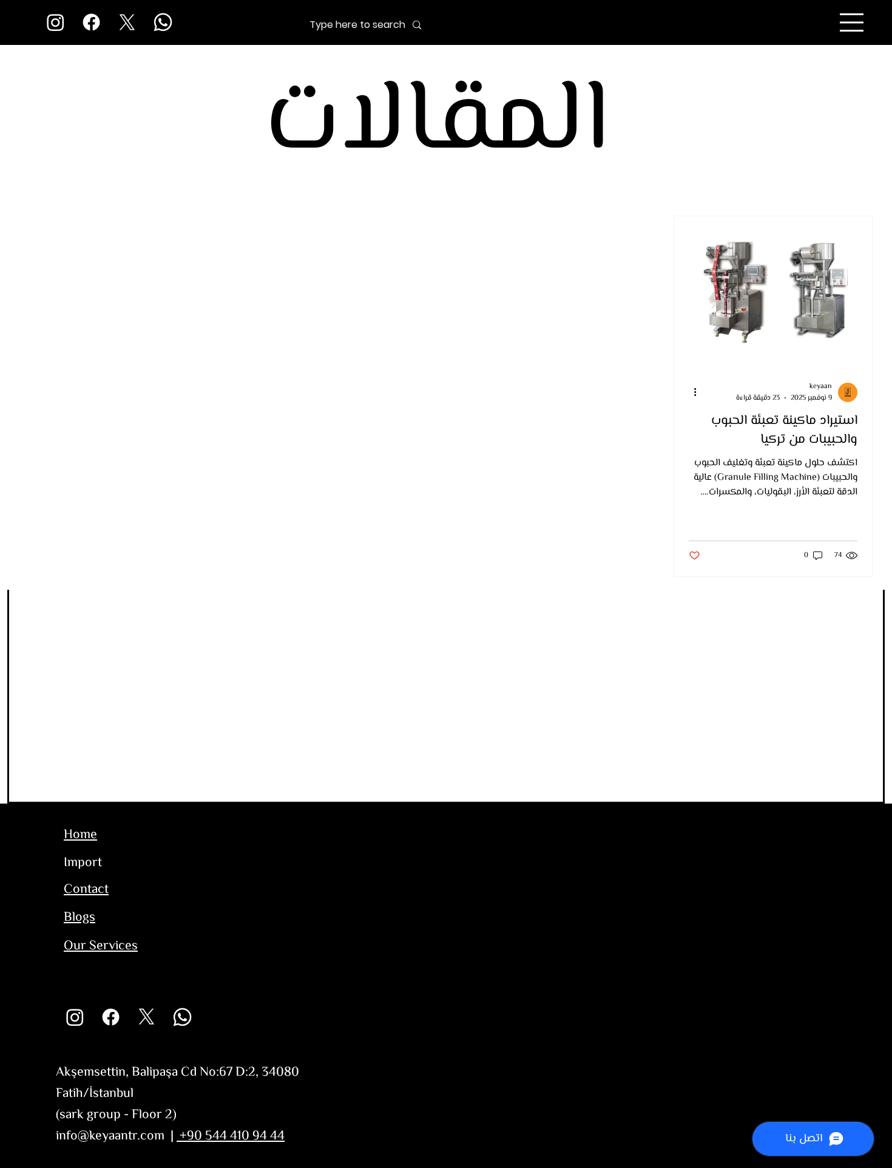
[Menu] (852, 22)
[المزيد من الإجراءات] (690, 392)
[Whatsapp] (163, 22)
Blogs (79, 917)
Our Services (101, 946)
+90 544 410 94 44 (231, 1136)
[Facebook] (91, 22)
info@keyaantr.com (110, 1136)
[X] (127, 22)
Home (80, 835)
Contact (86, 889)
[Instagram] (55, 22)
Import (83, 863)
